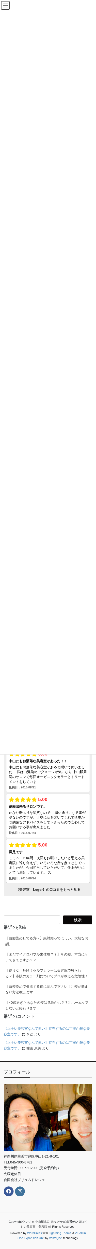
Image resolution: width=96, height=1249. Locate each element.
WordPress (34, 1233)
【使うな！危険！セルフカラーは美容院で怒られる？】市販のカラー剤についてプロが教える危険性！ (46, 973)
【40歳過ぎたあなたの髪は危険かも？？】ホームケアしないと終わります (47, 1005)
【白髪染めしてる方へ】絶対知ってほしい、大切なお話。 (46, 941)
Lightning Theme (60, 1233)
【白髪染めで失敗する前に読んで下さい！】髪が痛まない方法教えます (46, 989)
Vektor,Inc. (56, 1238)
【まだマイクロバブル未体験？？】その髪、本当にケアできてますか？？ (46, 957)
